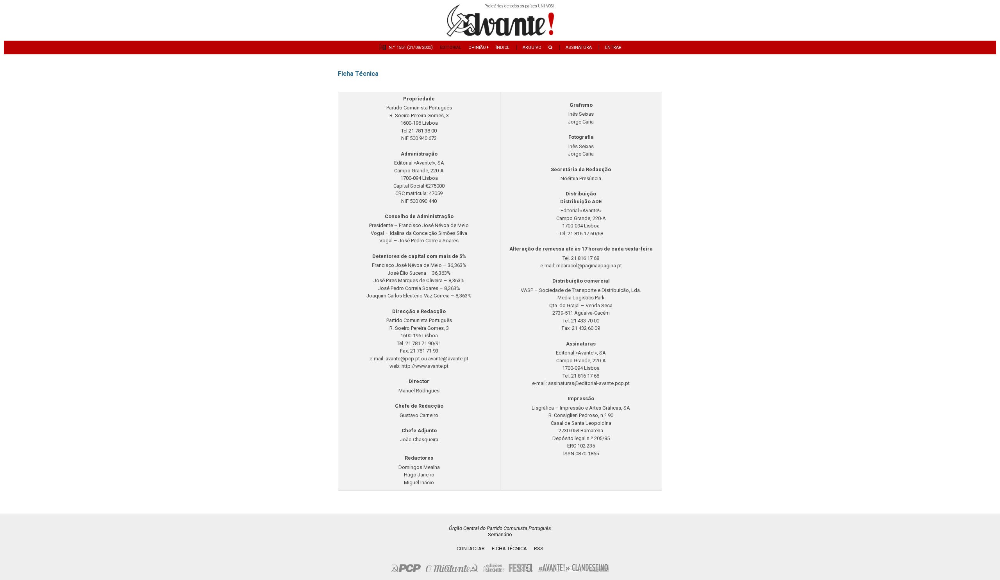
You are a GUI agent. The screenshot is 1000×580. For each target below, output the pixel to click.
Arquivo (532, 47)
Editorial (450, 47)
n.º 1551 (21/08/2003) (411, 47)
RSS (538, 548)
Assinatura (579, 47)
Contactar (471, 548)
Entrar (613, 47)
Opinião (477, 47)
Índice (502, 47)
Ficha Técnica (509, 548)
